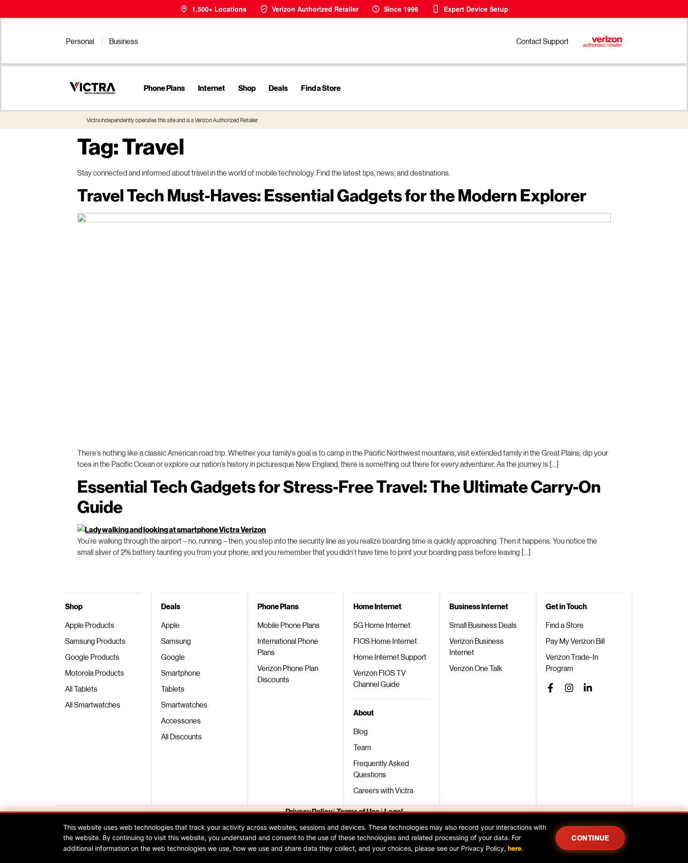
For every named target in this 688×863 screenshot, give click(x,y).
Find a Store (321, 87)
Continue (590, 837)
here (514, 848)
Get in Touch (566, 606)
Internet (211, 87)
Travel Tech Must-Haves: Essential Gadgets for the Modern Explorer (331, 194)
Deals (278, 87)
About (363, 712)
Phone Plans (164, 87)
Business (123, 41)
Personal (80, 41)
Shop (247, 87)
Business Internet (478, 606)
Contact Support (542, 41)
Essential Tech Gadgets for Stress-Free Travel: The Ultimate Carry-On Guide (339, 496)
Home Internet (377, 606)
